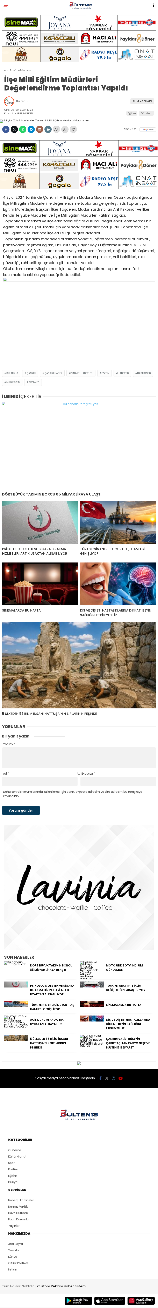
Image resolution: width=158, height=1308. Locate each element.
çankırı (31, 373)
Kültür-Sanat (17, 1156)
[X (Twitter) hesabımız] (107, 1078)
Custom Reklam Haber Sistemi (61, 1286)
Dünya (12, 1182)
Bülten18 (22, 101)
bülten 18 (12, 373)
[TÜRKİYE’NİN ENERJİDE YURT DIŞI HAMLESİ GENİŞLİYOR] (118, 522)
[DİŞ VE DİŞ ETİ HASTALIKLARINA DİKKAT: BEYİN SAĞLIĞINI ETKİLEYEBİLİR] (118, 583)
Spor (11, 1163)
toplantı (34, 382)
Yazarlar (14, 1250)
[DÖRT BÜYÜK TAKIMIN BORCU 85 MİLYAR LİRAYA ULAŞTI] (79, 445)
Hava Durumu (18, 1213)
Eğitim (132, 113)
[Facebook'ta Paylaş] (5, 129)
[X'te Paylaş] (14, 129)
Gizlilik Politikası (18, 1263)
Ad (6, 773)
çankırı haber (53, 373)
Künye (12, 1257)
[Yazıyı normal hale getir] (73, 129)
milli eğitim (13, 382)
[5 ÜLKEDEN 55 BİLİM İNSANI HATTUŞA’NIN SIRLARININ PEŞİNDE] (79, 665)
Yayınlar (14, 1226)
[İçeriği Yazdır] (48, 129)
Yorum (9, 744)
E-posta (88, 773)
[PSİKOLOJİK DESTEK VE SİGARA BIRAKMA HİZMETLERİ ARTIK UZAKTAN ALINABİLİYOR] (40, 522)
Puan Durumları (19, 1219)
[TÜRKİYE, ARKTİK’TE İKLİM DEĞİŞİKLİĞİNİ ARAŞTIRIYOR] (92, 986)
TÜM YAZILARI (142, 101)
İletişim (13, 1269)
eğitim (105, 373)
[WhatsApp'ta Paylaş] (22, 129)
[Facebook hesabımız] (100, 1078)
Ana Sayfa (15, 1244)
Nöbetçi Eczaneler (21, 1200)
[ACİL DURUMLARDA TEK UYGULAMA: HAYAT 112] (16, 1026)
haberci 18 (144, 373)
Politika (13, 1169)
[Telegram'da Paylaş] (31, 129)
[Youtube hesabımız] (120, 1078)
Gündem (146, 113)
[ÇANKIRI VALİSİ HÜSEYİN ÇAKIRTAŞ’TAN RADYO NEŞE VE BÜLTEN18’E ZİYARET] (92, 1046)
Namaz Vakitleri (19, 1207)
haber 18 (123, 373)
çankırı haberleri (82, 373)
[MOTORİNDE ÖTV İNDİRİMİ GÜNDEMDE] (92, 978)
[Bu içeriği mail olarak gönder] (39, 129)
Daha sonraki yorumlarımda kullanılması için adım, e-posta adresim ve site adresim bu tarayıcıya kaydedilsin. (72, 794)
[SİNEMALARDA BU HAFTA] (40, 583)
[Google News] (147, 129)
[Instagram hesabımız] (113, 1078)
